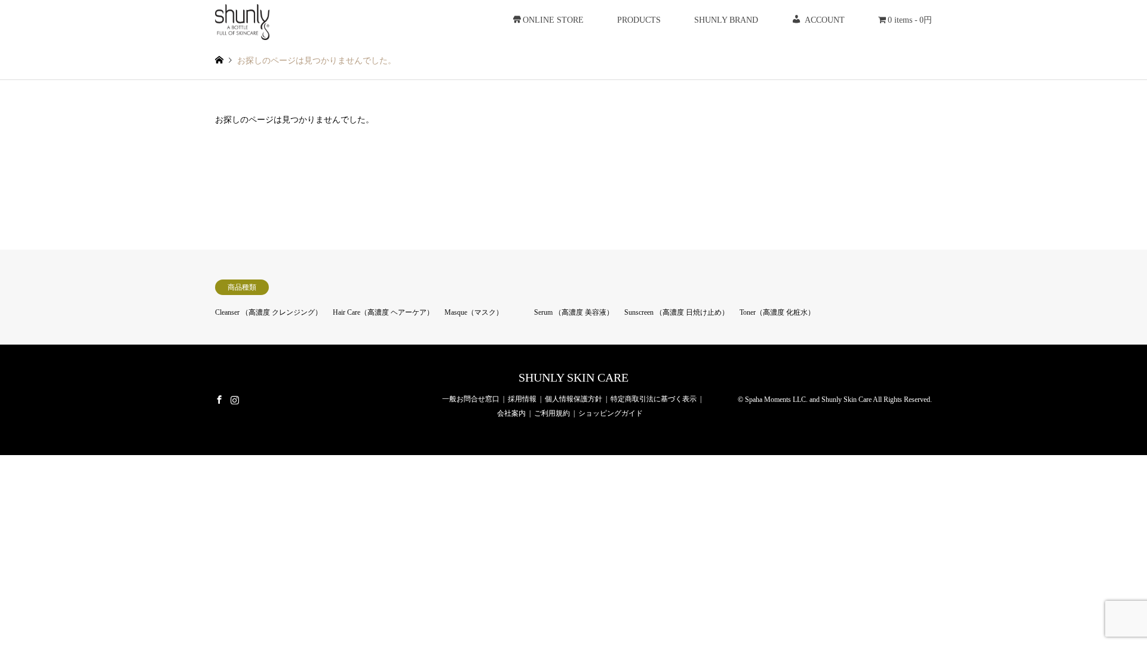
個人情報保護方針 (573, 399)
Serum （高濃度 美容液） (574, 312)
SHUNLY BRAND (726, 20)
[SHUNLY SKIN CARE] (242, 20)
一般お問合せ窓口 (470, 399)
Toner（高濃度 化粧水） (777, 312)
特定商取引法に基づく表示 (654, 399)
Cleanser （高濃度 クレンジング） (268, 312)
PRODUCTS (639, 20)
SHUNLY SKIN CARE (573, 377)
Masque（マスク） (473, 312)
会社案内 (511, 413)
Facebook (219, 399)
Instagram (235, 399)
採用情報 (522, 399)
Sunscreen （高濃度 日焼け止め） (676, 312)
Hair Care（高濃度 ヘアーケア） (383, 312)
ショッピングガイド (610, 413)
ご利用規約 (552, 413)
